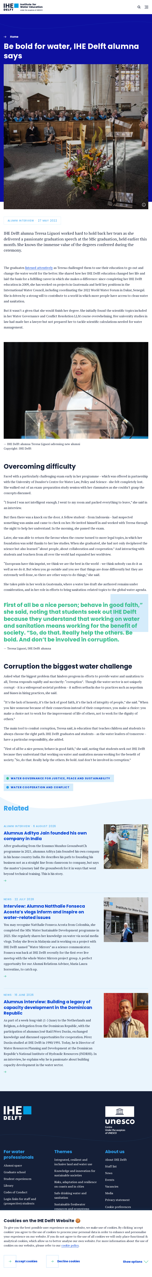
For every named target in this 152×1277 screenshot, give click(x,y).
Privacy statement (117, 1200)
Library (8, 1185)
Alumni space (13, 1165)
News (108, 1173)
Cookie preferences (118, 1207)
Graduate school (15, 1172)
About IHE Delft (116, 1160)
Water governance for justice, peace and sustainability (60, 778)
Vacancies (111, 1186)
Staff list (111, 1166)
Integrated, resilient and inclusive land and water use (73, 1162)
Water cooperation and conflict (40, 787)
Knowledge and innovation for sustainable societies (74, 1173)
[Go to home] (18, 1113)
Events (109, 1180)
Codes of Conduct (15, 1192)
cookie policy (70, 1245)
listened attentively (39, 268)
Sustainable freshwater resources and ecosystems (71, 1206)
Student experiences (17, 1179)
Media (109, 1193)
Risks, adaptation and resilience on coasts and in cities (75, 1184)
